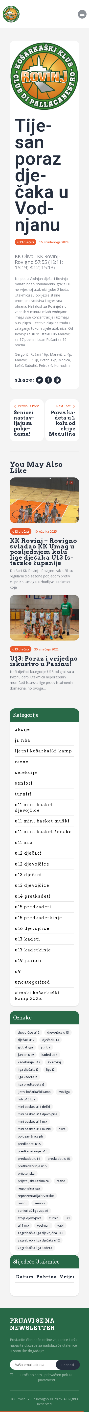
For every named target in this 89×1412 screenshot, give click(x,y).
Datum (25, 1276)
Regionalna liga (29, 1188)
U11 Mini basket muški (42, 820)
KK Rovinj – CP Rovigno (30, 1399)
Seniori (24, 783)
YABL (60, 1225)
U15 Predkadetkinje (38, 917)
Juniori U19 (26, 1054)
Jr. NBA (22, 740)
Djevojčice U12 (28, 1032)
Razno (22, 761)
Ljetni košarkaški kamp (43, 750)
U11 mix (24, 842)
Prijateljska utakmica (33, 1181)
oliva (62, 1129)
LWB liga (64, 1092)
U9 (18, 971)
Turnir (53, 1218)
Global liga (25, 1047)
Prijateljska (26, 1173)
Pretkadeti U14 (29, 1158)
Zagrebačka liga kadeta (35, 1247)
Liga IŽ (50, 1069)
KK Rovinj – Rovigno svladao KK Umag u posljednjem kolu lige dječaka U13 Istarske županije (43, 552)
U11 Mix (23, 1225)
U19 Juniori (28, 960)
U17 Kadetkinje (33, 949)
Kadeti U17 (49, 1054)
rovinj (22, 1203)
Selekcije (26, 772)
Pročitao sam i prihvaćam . (46, 1377)
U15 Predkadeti (33, 906)
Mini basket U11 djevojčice (37, 1114)
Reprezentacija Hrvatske (36, 1195)
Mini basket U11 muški (34, 1129)
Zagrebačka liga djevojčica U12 (40, 1233)
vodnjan (43, 1225)
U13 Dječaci (25, 242)
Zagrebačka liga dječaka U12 (39, 1240)
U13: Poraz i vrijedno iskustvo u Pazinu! (44, 661)
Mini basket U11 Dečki (34, 1106)
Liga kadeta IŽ (27, 1077)
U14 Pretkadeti (33, 896)
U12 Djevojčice (32, 864)
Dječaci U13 (50, 1040)
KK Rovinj (54, 1062)
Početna (46, 1276)
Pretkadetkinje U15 (32, 1166)
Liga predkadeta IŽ (31, 1084)
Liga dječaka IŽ (28, 1069)
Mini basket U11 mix (32, 1121)
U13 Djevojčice (32, 885)
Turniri (23, 794)
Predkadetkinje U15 (32, 1151)
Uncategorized (32, 982)
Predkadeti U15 (29, 1143)
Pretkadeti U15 (59, 1158)
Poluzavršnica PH (30, 1136)
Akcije (22, 729)
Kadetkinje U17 (29, 1062)
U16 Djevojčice (32, 928)
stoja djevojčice (30, 1218)
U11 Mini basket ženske (43, 831)
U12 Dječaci (28, 853)
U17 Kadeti (27, 939)
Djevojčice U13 (58, 1032)
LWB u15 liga (26, 1099)
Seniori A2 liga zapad (33, 1210)
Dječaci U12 (26, 1040)
